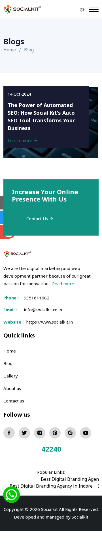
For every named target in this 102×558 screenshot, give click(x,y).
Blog (7, 363)
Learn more (20, 140)
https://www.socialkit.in (48, 322)
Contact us (13, 401)
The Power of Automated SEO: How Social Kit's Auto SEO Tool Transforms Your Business (41, 116)
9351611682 (36, 298)
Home (9, 50)
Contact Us (37, 218)
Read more (63, 283)
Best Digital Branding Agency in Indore (51, 486)
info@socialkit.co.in (43, 309)
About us (12, 388)
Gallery (10, 376)
